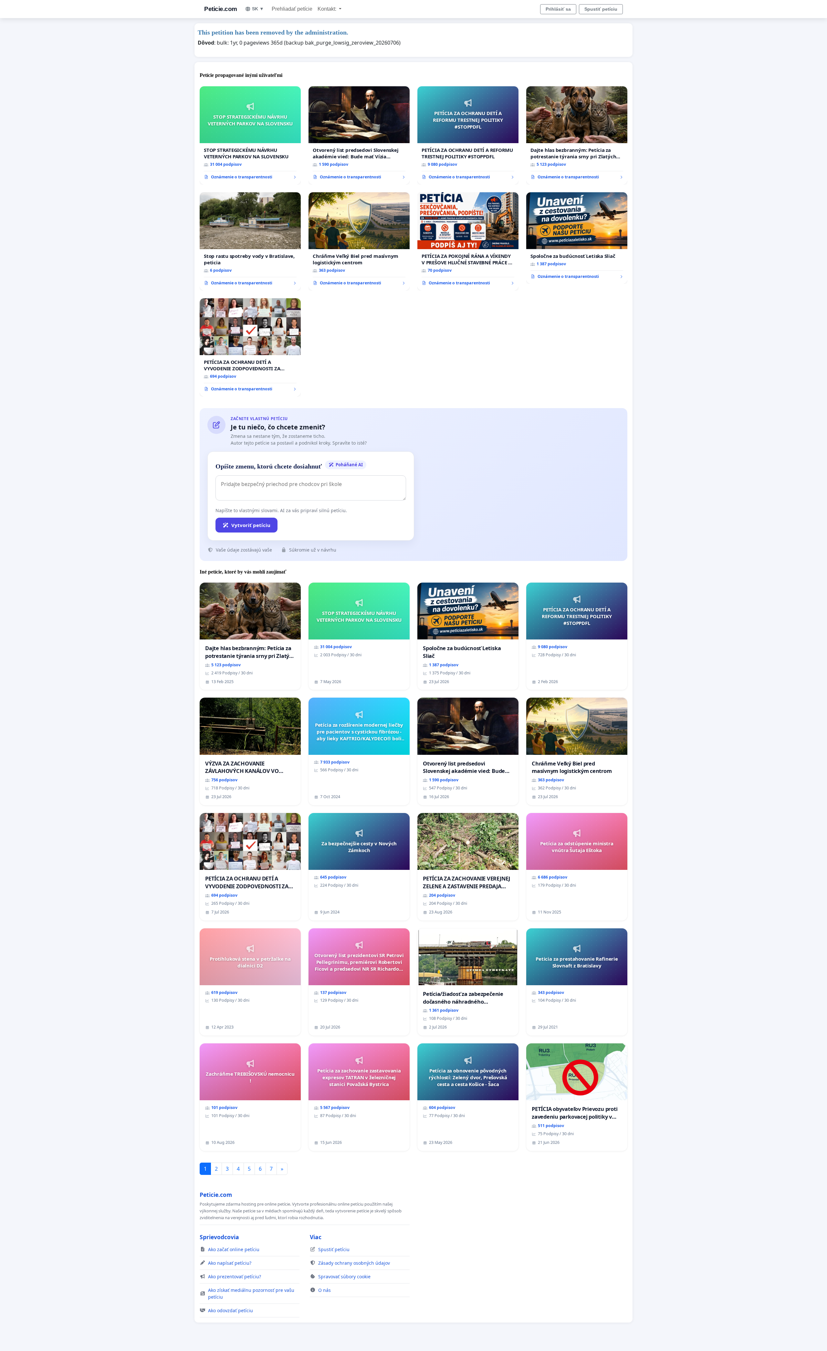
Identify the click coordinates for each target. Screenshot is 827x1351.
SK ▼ (258, 8)
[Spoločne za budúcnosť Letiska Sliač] (576, 238)
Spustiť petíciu (600, 9)
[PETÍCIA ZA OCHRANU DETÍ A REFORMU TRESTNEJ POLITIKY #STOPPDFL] (467, 135)
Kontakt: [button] (328, 9)
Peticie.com (220, 8)
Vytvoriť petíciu (250, 525)
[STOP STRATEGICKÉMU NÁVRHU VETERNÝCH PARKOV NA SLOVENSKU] (250, 135)
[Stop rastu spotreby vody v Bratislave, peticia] (250, 241)
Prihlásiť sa (558, 9)
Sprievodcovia (219, 1237)
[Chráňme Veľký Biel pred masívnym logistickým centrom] (359, 241)
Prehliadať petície (292, 9)
